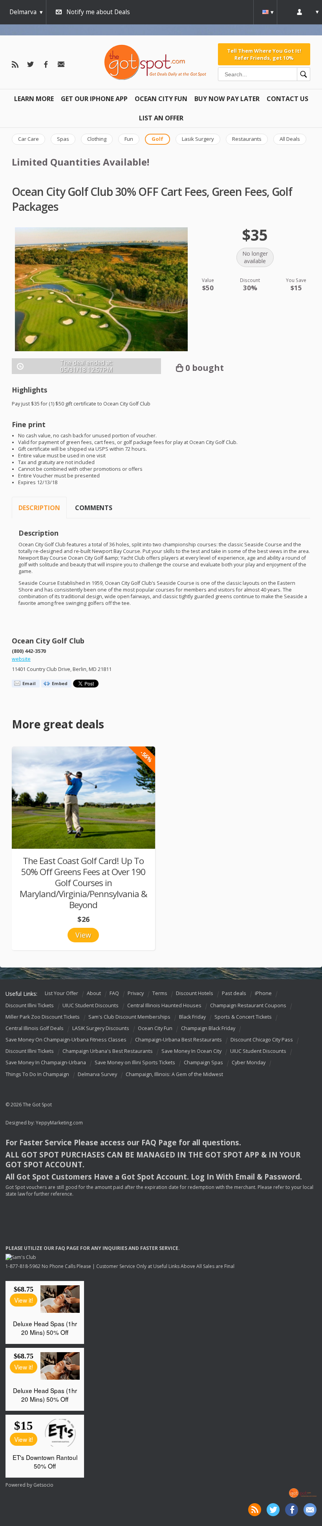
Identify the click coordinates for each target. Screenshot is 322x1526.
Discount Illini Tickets (29, 1005)
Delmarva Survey (97, 1074)
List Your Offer (61, 993)
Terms (159, 993)
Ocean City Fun (161, 98)
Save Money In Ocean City (191, 1051)
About (94, 993)
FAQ (114, 993)
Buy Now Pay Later (227, 98)
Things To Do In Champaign (37, 1074)
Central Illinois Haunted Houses (164, 1005)
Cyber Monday (248, 1063)
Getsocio (43, 1485)
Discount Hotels (194, 993)
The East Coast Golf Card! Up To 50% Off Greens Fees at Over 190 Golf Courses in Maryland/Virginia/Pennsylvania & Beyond (83, 883)
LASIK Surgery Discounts (100, 1028)
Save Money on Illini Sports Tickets (135, 1063)
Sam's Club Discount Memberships (129, 1017)
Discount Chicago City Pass (262, 1039)
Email (29, 683)
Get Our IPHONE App (94, 98)
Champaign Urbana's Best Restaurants (107, 1051)
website (21, 659)
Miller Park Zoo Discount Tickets (42, 1017)
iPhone (263, 993)
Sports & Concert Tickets (243, 1017)
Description (39, 507)
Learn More (34, 98)
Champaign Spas (203, 1063)
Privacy (136, 993)
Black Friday (192, 1017)
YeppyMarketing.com (59, 1122)
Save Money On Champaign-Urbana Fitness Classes (65, 1039)
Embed (60, 683)
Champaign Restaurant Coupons (248, 1005)
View (83, 935)
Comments (93, 507)
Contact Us (287, 98)
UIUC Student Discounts (90, 1005)
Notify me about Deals (98, 12)
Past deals (234, 993)
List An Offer (161, 118)
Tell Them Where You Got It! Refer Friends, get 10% (264, 54)
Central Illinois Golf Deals (34, 1028)
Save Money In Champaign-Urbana (45, 1063)
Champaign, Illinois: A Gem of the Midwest (174, 1074)
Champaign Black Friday (208, 1028)
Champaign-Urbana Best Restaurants (178, 1039)
